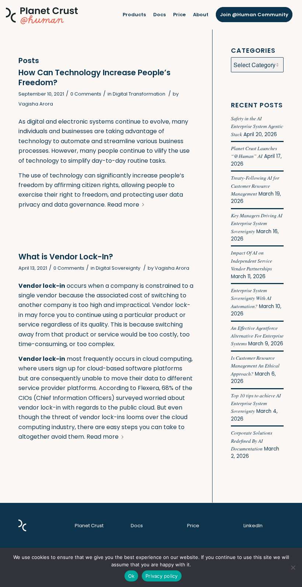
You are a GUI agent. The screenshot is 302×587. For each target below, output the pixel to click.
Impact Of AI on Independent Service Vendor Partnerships (251, 260)
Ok (131, 576)
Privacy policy (161, 576)
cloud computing (167, 359)
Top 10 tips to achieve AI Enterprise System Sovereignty (256, 403)
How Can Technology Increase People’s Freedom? (94, 77)
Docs (137, 525)
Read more (123, 204)
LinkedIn (253, 525)
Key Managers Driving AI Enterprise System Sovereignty (256, 223)
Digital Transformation (139, 93)
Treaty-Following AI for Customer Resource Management (255, 185)
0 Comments (85, 93)
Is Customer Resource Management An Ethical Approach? (255, 365)
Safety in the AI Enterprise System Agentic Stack (257, 126)
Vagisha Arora (35, 103)
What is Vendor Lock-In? (65, 256)
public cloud (136, 407)
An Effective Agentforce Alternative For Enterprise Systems (257, 335)
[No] (292, 567)
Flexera (148, 388)
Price (193, 525)
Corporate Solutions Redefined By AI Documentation (251, 440)
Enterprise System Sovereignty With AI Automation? (251, 298)
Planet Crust (89, 525)
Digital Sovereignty (118, 268)
